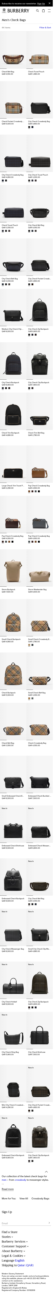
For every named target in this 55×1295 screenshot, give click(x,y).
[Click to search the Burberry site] (37, 10)
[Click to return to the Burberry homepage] (18, 10)
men (4, 1145)
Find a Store (9, 1232)
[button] (41, 4)
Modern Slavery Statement (13, 1273)
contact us (6, 1280)
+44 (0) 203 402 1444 (35, 1278)
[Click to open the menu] (49, 10)
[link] (24, 1164)
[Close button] (49, 3)
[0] (43, 10)
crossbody (20, 1145)
